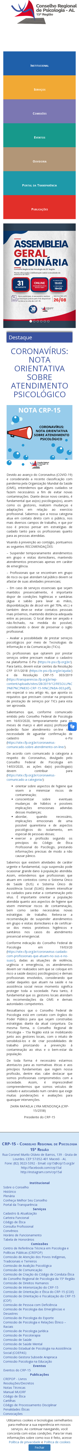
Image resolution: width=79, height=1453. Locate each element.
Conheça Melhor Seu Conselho (25, 1200)
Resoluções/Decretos (18, 1383)
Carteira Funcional (16, 1218)
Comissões (40, 113)
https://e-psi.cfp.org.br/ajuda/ (50, 671)
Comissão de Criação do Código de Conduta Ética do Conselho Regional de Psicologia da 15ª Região (39, 1276)
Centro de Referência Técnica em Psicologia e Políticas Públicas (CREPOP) (36, 1250)
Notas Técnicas (14, 1387)
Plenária (9, 1196)
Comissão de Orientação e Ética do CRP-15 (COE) (38, 1292)
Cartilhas (9, 1401)
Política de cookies (57, 1442)
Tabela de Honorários (18, 1239)
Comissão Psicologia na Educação (27, 1361)
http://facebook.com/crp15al (40, 1168)
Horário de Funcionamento (22, 1235)
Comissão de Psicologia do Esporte (28, 1318)
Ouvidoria (40, 161)
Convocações (13, 1414)
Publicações (39, 209)
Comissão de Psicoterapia (21, 1335)
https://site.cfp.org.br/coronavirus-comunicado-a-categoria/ (31, 777)
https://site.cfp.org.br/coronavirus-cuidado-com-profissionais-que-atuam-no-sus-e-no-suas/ (37, 956)
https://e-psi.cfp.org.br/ (55, 662)
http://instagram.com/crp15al (41, 1172)
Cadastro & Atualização (20, 1213)
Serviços (39, 89)
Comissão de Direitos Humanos (26, 1283)
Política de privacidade (24, 1442)
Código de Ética (14, 1222)
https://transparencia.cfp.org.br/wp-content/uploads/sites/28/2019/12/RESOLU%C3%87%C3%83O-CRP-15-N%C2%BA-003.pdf (39, 683)
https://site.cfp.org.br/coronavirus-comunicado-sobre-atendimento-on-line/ (36, 744)
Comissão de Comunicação (22, 1270)
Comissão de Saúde (17, 1340)
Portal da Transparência (39, 185)
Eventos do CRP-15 (17, 1370)
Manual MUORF (14, 1392)
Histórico (9, 1191)
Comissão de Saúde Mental (22, 1344)
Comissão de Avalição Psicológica (27, 1266)
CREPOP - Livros (15, 1379)
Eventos (39, 137)
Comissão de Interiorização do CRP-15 (30, 1287)
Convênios (10, 1231)
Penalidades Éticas (16, 1409)
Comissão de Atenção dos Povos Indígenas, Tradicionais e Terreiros (34, 1259)
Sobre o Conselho (16, 1187)
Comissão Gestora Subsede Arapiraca (30, 1357)
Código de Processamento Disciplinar (30, 1405)
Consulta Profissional (18, 1226)
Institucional (40, 65)
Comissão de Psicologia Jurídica (25, 1331)
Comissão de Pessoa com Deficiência (30, 1305)
